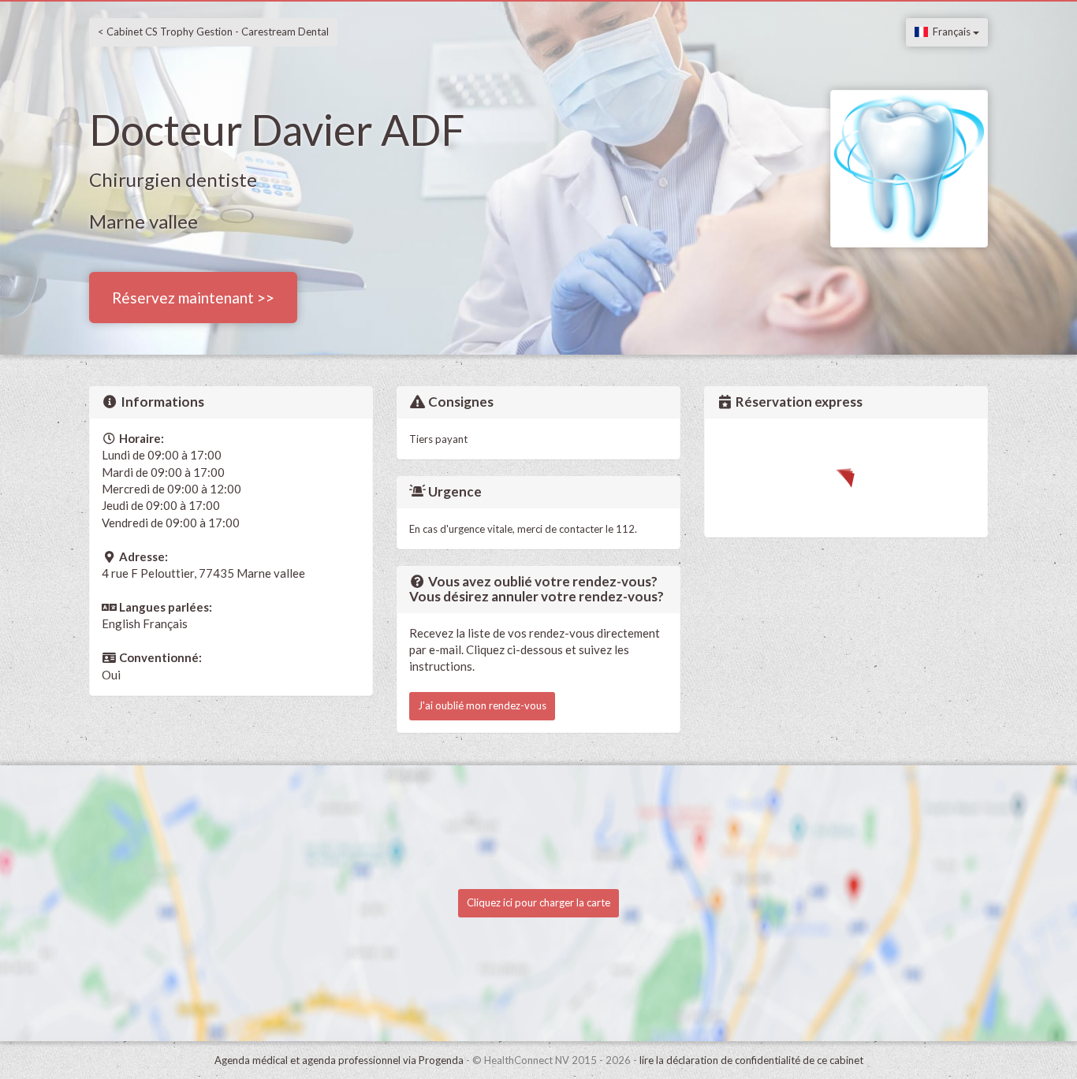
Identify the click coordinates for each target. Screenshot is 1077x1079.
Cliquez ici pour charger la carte (538, 902)
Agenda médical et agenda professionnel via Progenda (339, 1060)
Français (950, 31)
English (121, 623)
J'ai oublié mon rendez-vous (482, 705)
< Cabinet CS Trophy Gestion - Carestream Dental (213, 31)
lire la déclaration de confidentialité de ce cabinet (751, 1060)
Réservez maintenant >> (193, 297)
